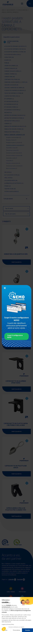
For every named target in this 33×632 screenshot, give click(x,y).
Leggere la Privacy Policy (8, 624)
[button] (4, 629)
